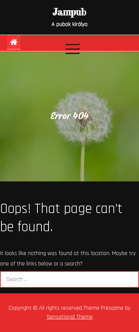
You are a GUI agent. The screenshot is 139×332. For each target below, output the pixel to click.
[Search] (130, 279)
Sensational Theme (70, 317)
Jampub (69, 11)
